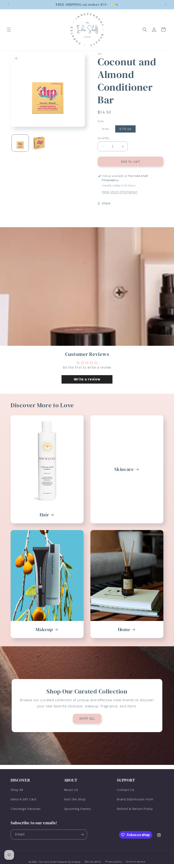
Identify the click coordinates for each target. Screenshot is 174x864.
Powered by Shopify (68, 861)
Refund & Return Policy (135, 809)
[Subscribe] (82, 834)
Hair (44, 515)
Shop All (17, 790)
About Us (71, 790)
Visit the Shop (75, 799)
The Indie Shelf (48, 861)
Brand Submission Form (135, 799)
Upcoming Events (77, 809)
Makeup (44, 629)
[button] (9, 29)
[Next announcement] (165, 4)
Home (124, 629)
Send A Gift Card (23, 799)
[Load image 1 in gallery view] (20, 143)
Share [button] (106, 203)
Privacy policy (113, 861)
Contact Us (125, 790)
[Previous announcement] (8, 4)
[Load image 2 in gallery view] (39, 143)
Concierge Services (26, 809)
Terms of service (135, 861)
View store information (119, 192)
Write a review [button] (87, 379)
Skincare (124, 469)
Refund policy (93, 861)
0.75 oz (125, 129)
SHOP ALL (87, 719)
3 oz (107, 130)
